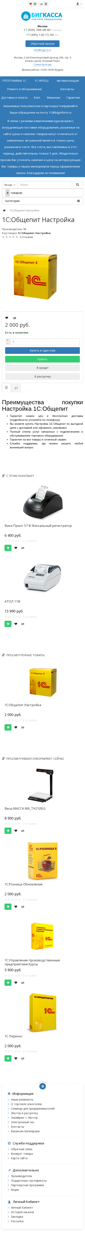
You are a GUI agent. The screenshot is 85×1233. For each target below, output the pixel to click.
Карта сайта (19, 1158)
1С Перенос (13, 1036)
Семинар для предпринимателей (33, 1108)
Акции (15, 1189)
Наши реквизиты (22, 1099)
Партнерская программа (27, 1185)
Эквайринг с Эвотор (24, 1117)
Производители (21, 1176)
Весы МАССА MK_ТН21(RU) (25, 808)
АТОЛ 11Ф (12, 601)
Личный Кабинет (22, 1207)
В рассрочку (42, 376)
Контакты (17, 1126)
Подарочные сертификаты (29, 1180)
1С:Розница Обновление (23, 884)
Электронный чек (22, 1122)
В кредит (43, 368)
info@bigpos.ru (42, 50)
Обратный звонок (42, 43)
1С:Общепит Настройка (23, 705)
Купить (42, 359)
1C (24, 229)
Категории (12, 201)
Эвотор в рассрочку (24, 1113)
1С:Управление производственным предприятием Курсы (32, 962)
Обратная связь (22, 1149)
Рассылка (17, 1221)
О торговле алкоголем (26, 1104)
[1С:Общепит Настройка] (42, 275)
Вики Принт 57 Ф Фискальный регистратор (38, 526)
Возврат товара (22, 1153)
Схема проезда (42, 64)
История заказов (22, 1212)
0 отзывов (26, 237)
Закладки (17, 1216)
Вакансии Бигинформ (25, 1131)
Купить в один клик (43, 350)
